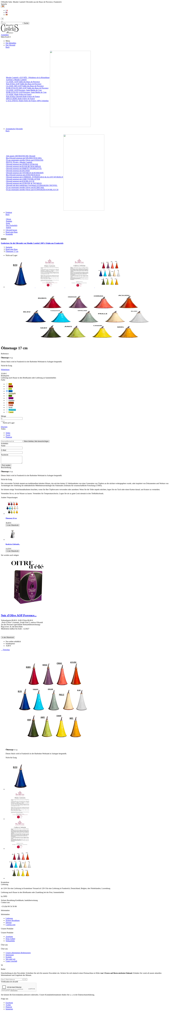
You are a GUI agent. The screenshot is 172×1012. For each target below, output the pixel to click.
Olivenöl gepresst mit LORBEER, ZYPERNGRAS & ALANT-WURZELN (34, 177)
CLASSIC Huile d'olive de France (18, 94)
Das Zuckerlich (11, 225)
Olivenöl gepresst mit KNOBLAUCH (20, 181)
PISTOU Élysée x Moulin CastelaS (19, 162)
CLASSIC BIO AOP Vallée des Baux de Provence (25, 86)
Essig (8, 223)
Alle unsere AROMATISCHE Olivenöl (20, 156)
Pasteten (9, 221)
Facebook (9, 1003)
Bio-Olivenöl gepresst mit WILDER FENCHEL (24, 158)
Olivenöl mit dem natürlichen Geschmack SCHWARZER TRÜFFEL (31, 185)
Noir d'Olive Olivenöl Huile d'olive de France (23, 96)
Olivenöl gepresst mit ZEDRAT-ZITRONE (22, 164)
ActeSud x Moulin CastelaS (16, 80)
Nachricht (4, 455)
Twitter (8, 1005)
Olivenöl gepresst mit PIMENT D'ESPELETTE (24, 169)
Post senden (6, 465)
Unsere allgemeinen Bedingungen (18, 953)
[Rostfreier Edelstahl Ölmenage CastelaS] (12, 540)
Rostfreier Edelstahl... (13, 544)
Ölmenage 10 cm (11, 518)
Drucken (4, 427)
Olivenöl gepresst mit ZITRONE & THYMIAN (24, 183)
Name (3, 446)
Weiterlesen (5, 370)
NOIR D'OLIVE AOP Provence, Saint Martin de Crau (26, 92)
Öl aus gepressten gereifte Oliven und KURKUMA (25, 187)
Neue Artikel (10, 939)
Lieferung (9, 918)
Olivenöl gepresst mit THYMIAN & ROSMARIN (25, 173)
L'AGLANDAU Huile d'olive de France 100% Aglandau (27, 101)
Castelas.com (10, 925)
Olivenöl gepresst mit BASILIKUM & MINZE (23, 166)
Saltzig (8, 228)
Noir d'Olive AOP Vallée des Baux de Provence (23, 84)
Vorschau (5, 650)
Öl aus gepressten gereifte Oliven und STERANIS (24, 160)
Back (7, 47)
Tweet (8, 435)
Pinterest (9, 437)
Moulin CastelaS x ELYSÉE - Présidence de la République (27, 78)
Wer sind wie (10, 959)
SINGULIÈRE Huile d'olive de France (20, 99)
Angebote (9, 937)
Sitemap (9, 923)
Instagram (9, 1009)
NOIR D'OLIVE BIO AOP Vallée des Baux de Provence (27, 88)
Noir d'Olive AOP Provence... (19, 615)
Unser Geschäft (11, 961)
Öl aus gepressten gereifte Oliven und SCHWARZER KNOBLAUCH (32, 190)
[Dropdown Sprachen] (3, 6)
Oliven (8, 219)
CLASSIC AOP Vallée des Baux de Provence (23, 82)
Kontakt (9, 957)
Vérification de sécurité (9, 982)
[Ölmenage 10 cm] (12, 514)
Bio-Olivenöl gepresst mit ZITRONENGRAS (23, 175)
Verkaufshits (10, 941)
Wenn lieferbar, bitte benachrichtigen (36, 441)
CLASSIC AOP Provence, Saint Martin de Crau (24, 90)
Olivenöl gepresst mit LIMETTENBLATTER (23, 179)
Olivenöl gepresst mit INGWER (18, 171)
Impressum (10, 955)
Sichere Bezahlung (13, 920)
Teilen (8, 433)
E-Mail (3, 450)
